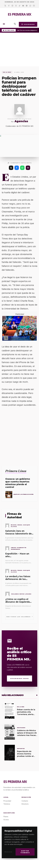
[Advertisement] (19, 50)
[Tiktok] (19, 5)
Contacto (25, 801)
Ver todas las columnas (19, 616)
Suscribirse (28, 24)
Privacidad (8, 851)
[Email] (34, 5)
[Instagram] (12, 5)
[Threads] (16, 5)
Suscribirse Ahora (19, 678)
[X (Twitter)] (11, 168)
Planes (5, 816)
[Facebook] (9, 5)
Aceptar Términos (25, 851)
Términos (6, 804)
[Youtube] (23, 5)
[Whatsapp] (30, 5)
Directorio (25, 804)
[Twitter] (5, 5)
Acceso (6, 820)
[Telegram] (27, 5)
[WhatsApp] (22, 168)
